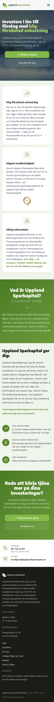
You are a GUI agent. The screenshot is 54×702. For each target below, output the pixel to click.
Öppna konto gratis (28, 518)
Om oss (5, 651)
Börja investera (29, 54)
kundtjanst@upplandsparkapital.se (28, 559)
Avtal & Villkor (8, 664)
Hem (4, 643)
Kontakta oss (27, 526)
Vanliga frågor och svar (12, 656)
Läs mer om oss (27, 62)
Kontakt (5, 660)
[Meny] (48, 5)
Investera (6, 647)
